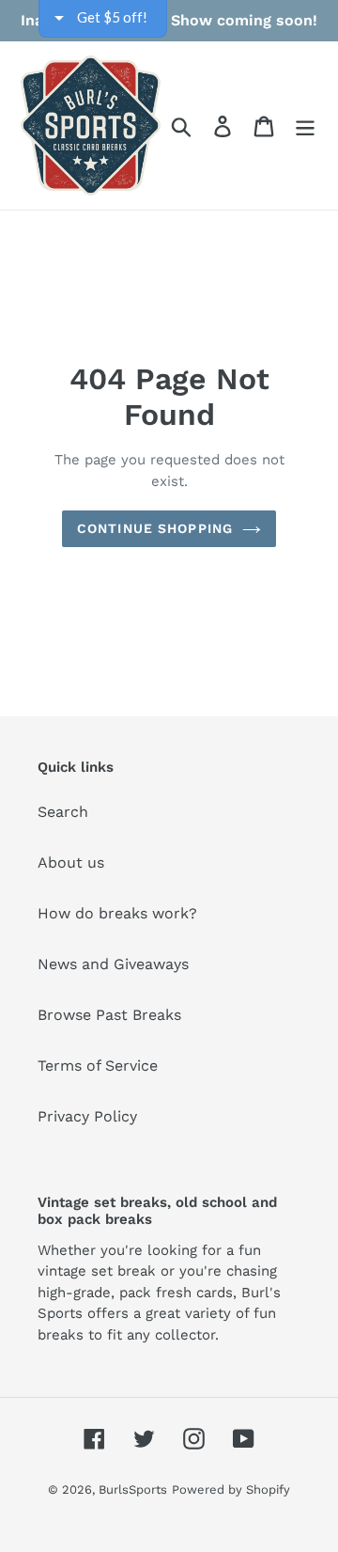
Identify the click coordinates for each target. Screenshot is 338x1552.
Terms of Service (98, 1065)
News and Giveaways (113, 964)
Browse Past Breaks (109, 1015)
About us (71, 862)
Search (63, 812)
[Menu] (305, 125)
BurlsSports (133, 1489)
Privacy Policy (87, 1116)
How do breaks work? (117, 913)
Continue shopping (155, 528)
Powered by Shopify (231, 1489)
